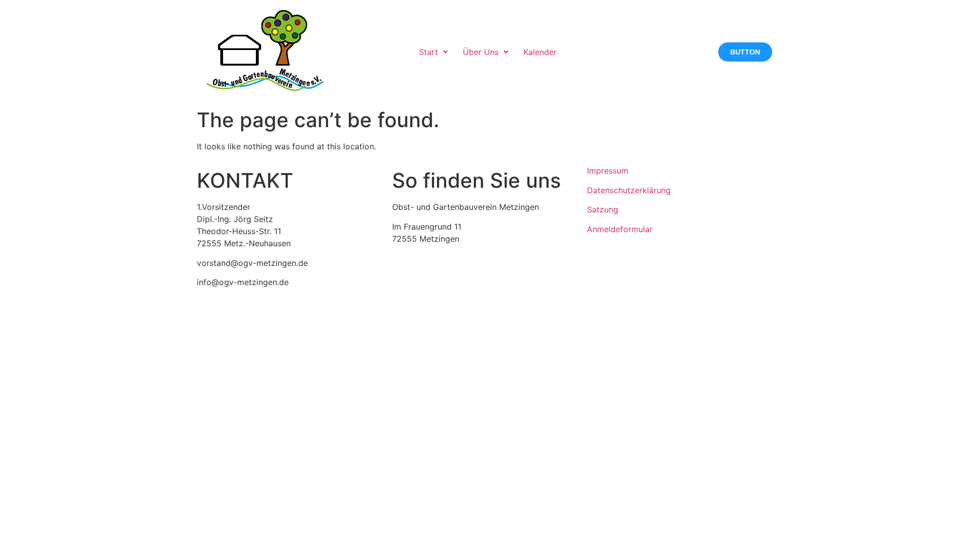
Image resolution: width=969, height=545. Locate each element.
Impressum (607, 171)
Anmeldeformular (620, 229)
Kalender (540, 52)
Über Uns (481, 52)
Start (428, 52)
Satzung (602, 209)
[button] (433, 52)
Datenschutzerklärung (629, 190)
